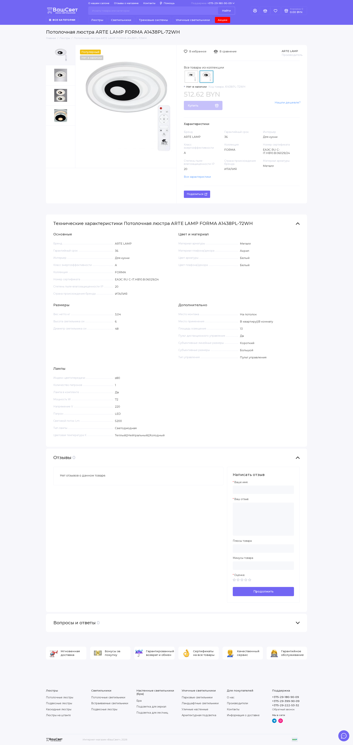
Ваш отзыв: (241, 499)
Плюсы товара (242, 540)
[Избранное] (275, 10)
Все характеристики (197, 176)
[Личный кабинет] (255, 10)
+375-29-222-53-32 (285, 705)
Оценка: (239, 575)
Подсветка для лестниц (152, 712)
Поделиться (195, 194)
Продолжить (263, 591)
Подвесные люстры (59, 703)
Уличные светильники (193, 20)
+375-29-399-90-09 (285, 701)
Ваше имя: (241, 482)
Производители (237, 703)
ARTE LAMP (290, 51)
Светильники (121, 20)
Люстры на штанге (58, 715)
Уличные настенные (195, 709)
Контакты (149, 3)
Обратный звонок (283, 709)
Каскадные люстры (58, 709)
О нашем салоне (98, 3)
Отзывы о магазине (126, 3)
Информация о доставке (243, 715)
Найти (226, 10)
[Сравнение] (265, 10)
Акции (222, 20)
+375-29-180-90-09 (211, 3)
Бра (139, 700)
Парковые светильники (197, 697)
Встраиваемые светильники (109, 703)
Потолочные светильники (108, 697)
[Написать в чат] (343, 735)
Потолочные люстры (59, 697)
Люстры (97, 20)
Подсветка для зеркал (151, 706)
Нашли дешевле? (288, 102)
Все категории (64, 19)
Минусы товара (243, 558)
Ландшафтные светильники (200, 703)
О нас (230, 697)
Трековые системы (153, 20)
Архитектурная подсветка (199, 715)
